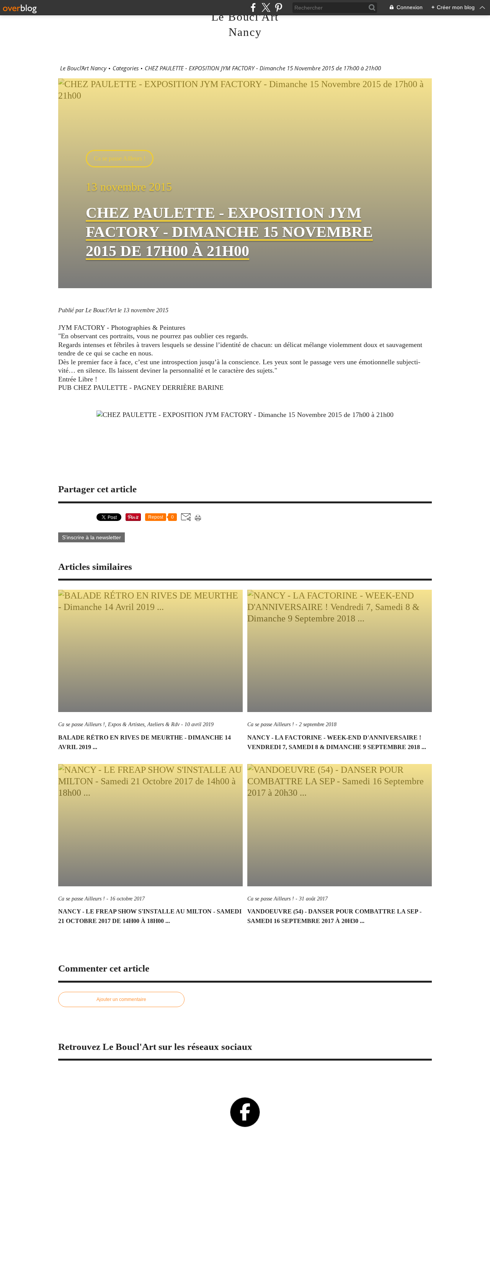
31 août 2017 (313, 899)
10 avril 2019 (199, 724)
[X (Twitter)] (266, 7)
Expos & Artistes (126, 724)
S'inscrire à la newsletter (91, 537)
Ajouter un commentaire (121, 999)
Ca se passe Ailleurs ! (119, 158)
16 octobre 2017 (127, 899)
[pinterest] (278, 7)
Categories (126, 68)
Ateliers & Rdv (163, 724)
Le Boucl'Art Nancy (83, 68)
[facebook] (253, 7)
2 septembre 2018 (317, 724)
